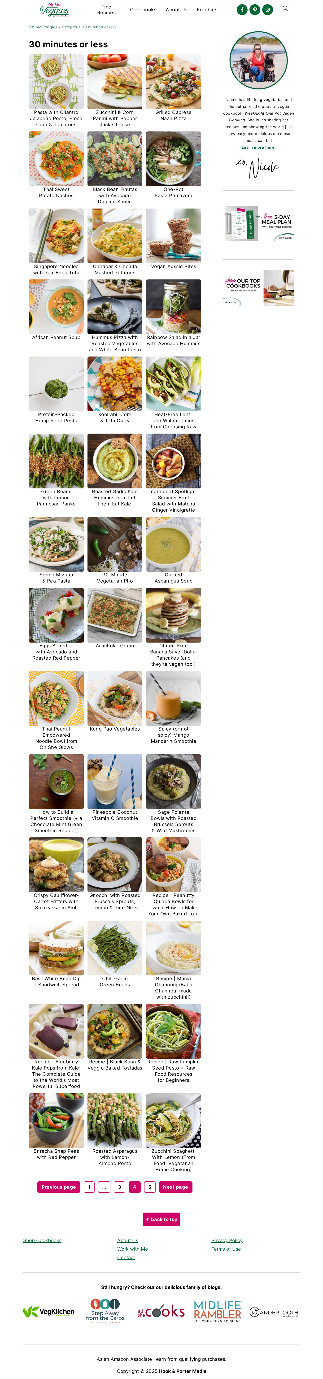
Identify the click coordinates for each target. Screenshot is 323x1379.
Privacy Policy (227, 1240)
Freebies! (208, 10)
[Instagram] (267, 9)
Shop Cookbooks (42, 1240)
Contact (126, 1257)
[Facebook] (242, 9)
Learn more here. (259, 147)
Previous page (59, 1187)
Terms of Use (226, 1249)
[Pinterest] (254, 9)
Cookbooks (143, 10)
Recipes (69, 27)
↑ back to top (161, 1219)
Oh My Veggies (43, 27)
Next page (175, 1187)
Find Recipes (106, 9)
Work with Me (132, 1249)
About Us (177, 10)
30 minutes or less (99, 27)
